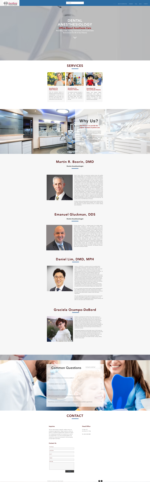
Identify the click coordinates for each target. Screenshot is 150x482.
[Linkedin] (101, 481)
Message (51, 461)
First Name (51, 446)
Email (50, 454)
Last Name (51, 450)
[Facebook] (99, 481)
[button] (131, 4)
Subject (50, 457)
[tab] (51, 372)
